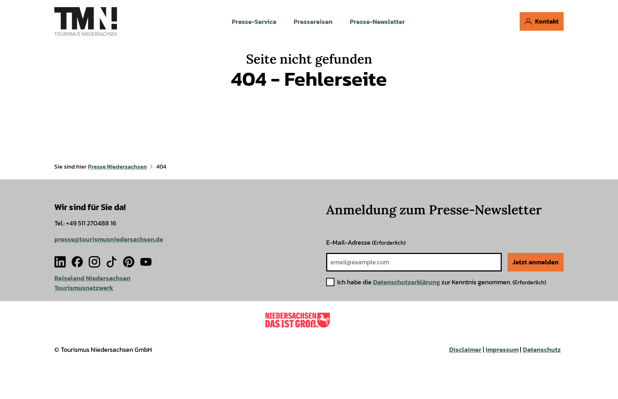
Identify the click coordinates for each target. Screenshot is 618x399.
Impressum (502, 349)
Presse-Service (254, 21)
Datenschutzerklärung (406, 282)
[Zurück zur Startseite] (85, 21)
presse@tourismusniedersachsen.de (108, 239)
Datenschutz (542, 349)
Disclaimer (465, 349)
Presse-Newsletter (377, 21)
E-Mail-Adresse (366, 242)
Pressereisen (313, 21)
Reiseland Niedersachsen (92, 278)
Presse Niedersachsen (117, 166)
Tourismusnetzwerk (83, 288)
